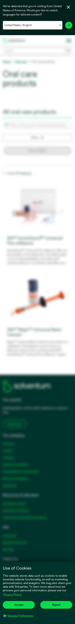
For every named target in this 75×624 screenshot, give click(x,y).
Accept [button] (19, 604)
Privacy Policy (12, 595)
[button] (18, 615)
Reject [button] (56, 604)
